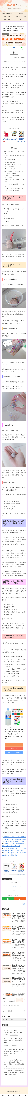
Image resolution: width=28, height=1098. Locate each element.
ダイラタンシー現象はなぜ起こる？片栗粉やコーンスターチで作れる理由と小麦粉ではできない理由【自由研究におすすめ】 (14, 839)
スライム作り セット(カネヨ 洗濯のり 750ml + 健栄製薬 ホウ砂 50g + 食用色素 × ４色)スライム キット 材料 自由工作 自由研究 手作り (14, 734)
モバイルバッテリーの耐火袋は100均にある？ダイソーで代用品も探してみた (14, 1040)
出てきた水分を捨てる (12, 162)
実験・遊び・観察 (7, 879)
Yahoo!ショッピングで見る (14, 752)
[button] (14, 53)
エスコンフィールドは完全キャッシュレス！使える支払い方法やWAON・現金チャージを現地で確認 (14, 1062)
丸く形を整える (10, 166)
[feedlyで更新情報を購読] (8, 898)
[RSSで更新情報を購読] (20, 898)
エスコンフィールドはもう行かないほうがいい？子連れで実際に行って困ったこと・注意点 (14, 1051)
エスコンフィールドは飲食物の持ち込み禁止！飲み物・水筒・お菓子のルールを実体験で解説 (14, 1072)
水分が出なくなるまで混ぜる (14, 164)
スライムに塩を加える (12, 159)
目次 (12, 148)
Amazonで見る (14, 745)
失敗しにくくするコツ (12, 168)
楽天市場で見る (14, 748)
